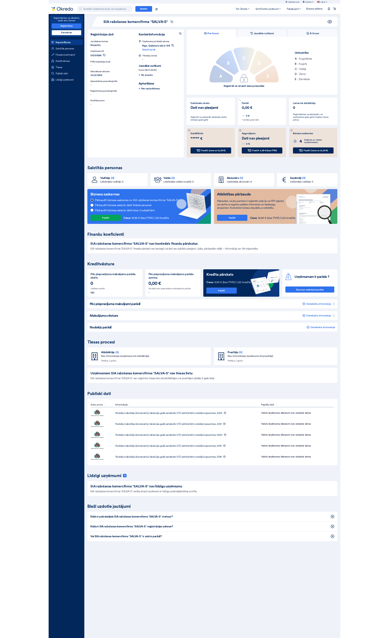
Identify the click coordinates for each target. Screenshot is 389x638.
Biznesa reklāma (314, 8)
